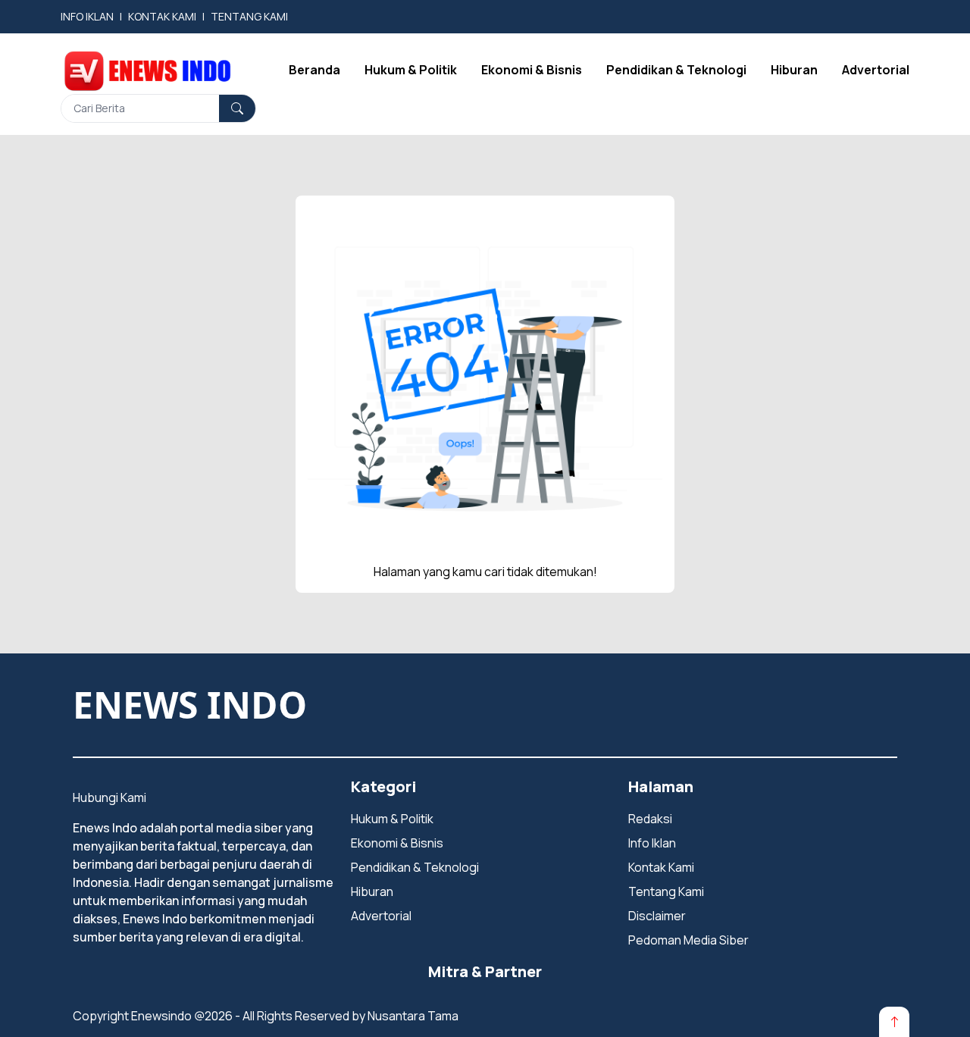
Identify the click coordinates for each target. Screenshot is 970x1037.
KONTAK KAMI (162, 16)
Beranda (314, 69)
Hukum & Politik (411, 69)
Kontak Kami (661, 867)
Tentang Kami (666, 891)
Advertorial (875, 69)
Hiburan (794, 69)
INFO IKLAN (87, 16)
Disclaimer (657, 915)
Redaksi (650, 818)
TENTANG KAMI (249, 16)
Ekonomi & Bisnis (531, 69)
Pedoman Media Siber (688, 940)
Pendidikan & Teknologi (676, 69)
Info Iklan (652, 843)
